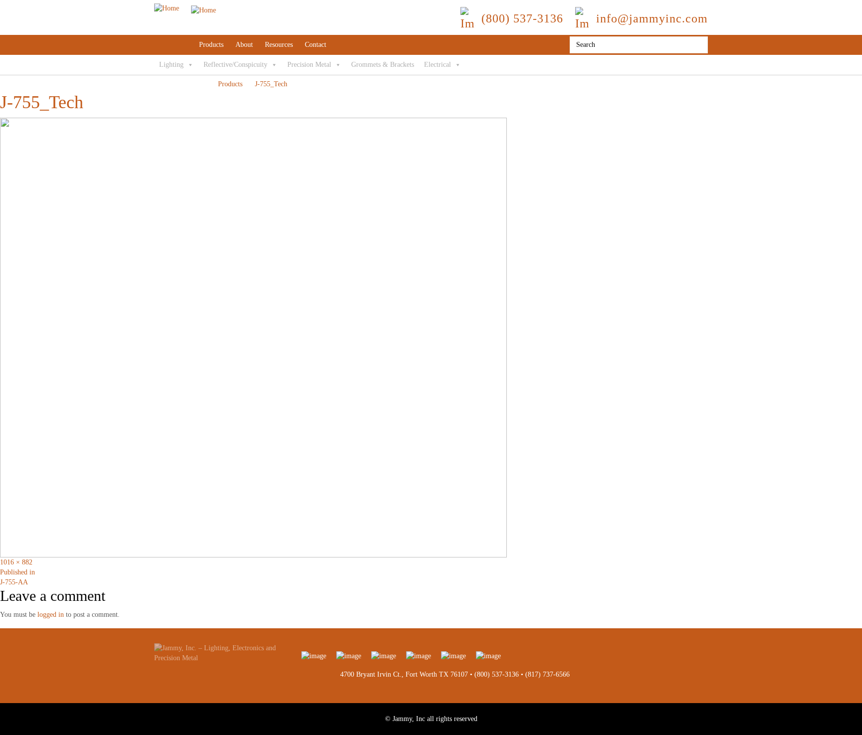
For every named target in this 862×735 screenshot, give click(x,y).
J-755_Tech (271, 84)
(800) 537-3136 (496, 674)
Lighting (171, 64)
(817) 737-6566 (547, 674)
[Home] (185, 8)
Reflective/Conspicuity (235, 64)
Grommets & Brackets (382, 64)
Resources (279, 44)
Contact (315, 44)
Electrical (437, 64)
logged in (50, 614)
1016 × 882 (16, 562)
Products (211, 44)
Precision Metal (309, 64)
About (244, 44)
